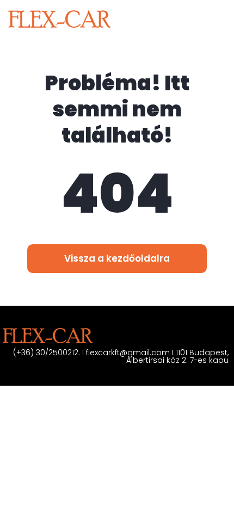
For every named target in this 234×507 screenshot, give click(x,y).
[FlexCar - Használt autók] (59, 19)
